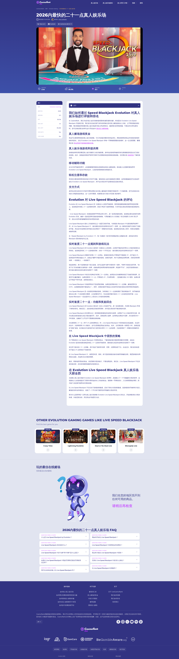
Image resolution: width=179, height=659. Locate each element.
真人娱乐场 (94, 3)
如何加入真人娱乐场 (66, 592)
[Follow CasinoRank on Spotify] (136, 622)
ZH (38, 622)
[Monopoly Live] (131, 441)
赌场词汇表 (93, 592)
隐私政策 (90, 656)
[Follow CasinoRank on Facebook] (118, 622)
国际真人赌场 (92, 605)
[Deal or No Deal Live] (103, 441)
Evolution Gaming (55, 107)
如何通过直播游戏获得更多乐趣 (66, 595)
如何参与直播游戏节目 (66, 605)
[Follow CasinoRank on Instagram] (123, 622)
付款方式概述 (92, 598)
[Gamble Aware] (112, 639)
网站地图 (118, 656)
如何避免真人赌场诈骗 (66, 598)
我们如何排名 (115, 598)
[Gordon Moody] (87, 639)
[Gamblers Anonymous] (57, 639)
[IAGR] (47, 639)
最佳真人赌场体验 (102, 128)
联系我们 (116, 602)
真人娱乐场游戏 (108, 3)
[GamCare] (70, 639)
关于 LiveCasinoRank (115, 592)
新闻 (141, 3)
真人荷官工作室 (122, 3)
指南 (133, 3)
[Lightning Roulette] (76, 441)
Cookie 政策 (61, 656)
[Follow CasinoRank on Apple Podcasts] (141, 622)
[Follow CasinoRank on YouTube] (132, 622)
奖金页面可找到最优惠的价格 (83, 143)
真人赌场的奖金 (93, 595)
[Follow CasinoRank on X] (127, 622)
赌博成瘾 (93, 602)
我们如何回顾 (115, 595)
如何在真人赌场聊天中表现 (67, 602)
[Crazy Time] (48, 441)
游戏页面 (131, 155)
